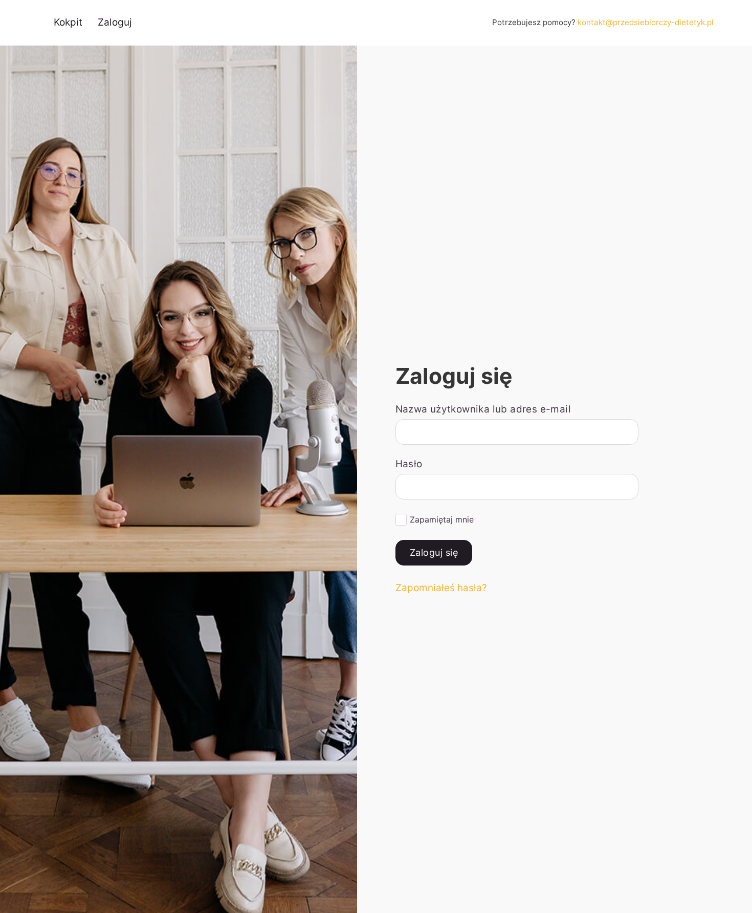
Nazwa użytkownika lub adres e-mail (483, 409)
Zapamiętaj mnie (442, 519)
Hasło (409, 464)
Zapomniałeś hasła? (441, 588)
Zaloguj (115, 22)
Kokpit (68, 22)
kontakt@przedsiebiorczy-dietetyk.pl (646, 22)
